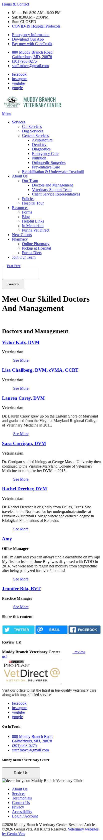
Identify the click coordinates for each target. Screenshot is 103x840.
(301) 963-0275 (24, 61)
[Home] (33, 109)
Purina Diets (32, 253)
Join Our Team (24, 257)
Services (18, 122)
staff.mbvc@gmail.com (30, 66)
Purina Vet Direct (35, 230)
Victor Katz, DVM (21, 342)
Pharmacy (20, 239)
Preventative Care (46, 167)
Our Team (30, 180)
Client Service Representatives (56, 194)
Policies (28, 198)
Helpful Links (33, 221)
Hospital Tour (33, 203)
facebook (19, 74)
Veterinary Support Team (52, 189)
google (17, 88)
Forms (27, 212)
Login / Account (25, 816)
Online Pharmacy (36, 244)
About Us (20, 176)
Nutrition (39, 158)
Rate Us (21, 773)
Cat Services (32, 126)
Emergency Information (31, 35)
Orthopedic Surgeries (49, 162)
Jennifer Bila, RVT (21, 588)
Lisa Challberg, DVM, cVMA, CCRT (40, 370)
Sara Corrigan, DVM (24, 443)
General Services (35, 135)
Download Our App (28, 39)
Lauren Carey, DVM (23, 398)
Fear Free (13, 266)
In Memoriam (33, 226)
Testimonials (22, 798)
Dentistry (39, 144)
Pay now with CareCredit (32, 44)
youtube (18, 83)
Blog (26, 217)
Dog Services (32, 131)
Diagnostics (41, 149)
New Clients (22, 235)
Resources (20, 207)
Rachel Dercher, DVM (24, 488)
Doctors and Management (52, 185)
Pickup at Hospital (36, 248)
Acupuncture (42, 140)
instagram (19, 79)
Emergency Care (45, 153)
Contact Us (21, 802)
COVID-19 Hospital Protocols (36, 26)
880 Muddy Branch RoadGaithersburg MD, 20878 (32, 54)
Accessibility (22, 811)
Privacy (18, 807)
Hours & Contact (15, 4)
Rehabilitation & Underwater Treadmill (53, 171)
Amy (7, 538)
